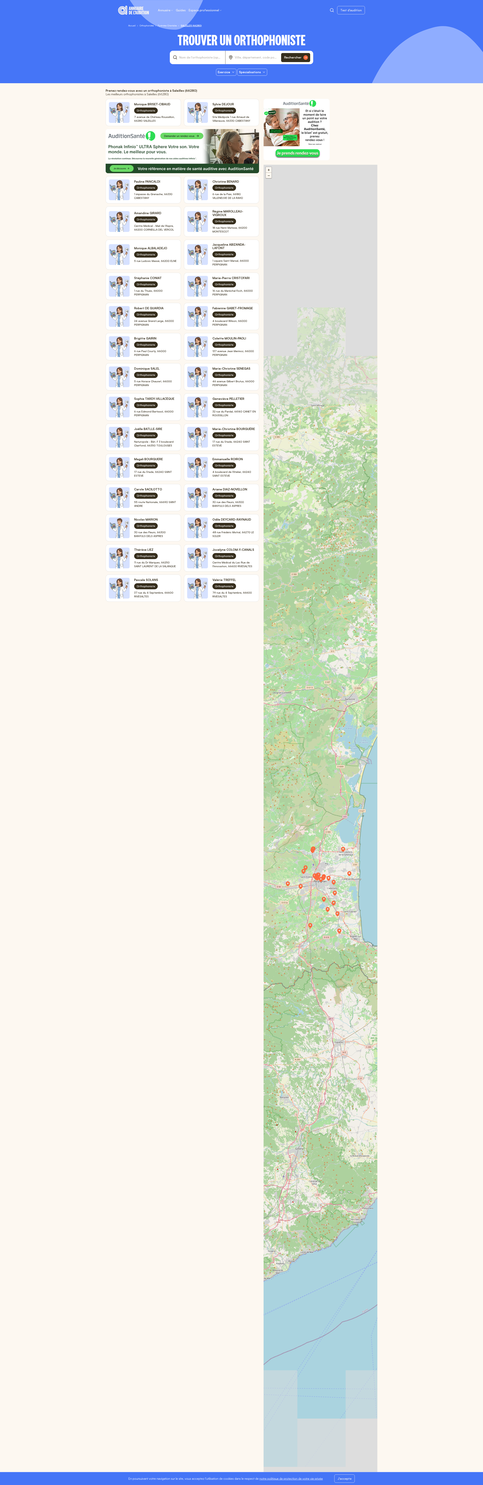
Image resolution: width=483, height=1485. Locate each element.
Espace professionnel (204, 10)
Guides (181, 10)
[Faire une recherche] (332, 10)
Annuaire (164, 10)
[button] (336, 894)
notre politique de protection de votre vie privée (291, 1478)
